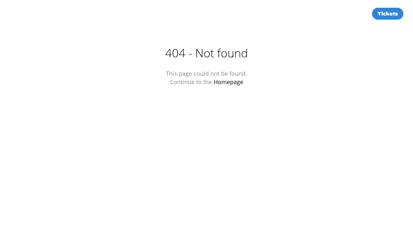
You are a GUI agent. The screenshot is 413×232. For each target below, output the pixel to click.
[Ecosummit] (45, 14)
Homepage (228, 82)
